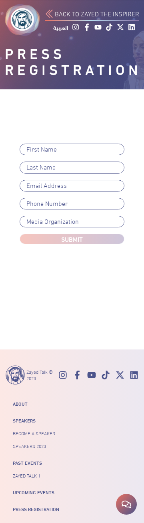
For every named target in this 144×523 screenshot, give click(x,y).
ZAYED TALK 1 (26, 475)
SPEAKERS (24, 420)
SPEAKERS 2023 (29, 446)
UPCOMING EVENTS (33, 492)
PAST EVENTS (27, 463)
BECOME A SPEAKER (34, 433)
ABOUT (20, 404)
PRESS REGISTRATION (36, 509)
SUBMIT (72, 238)
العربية (60, 28)
